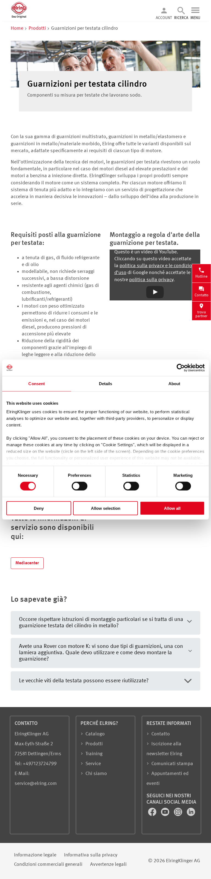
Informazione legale (35, 855)
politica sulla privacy (151, 279)
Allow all (172, 508)
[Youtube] (165, 814)
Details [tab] (105, 383)
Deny (39, 508)
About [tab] (174, 383)
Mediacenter (27, 563)
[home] (19, 17)
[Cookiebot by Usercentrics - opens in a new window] (181, 367)
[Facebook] (152, 814)
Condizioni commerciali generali (48, 864)
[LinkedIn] (191, 814)
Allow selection (105, 508)
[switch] (79, 486)
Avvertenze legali (108, 864)
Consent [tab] (36, 383)
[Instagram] (178, 814)
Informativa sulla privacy (90, 855)
